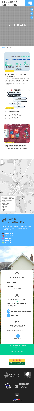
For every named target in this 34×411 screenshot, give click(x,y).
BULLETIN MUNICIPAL (12, 112)
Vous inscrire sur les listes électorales (15, 75)
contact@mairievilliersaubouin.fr (21, 311)
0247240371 (15, 315)
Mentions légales (17, 351)
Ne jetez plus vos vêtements (15, 146)
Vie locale (9, 71)
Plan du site (17, 350)
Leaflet (16, 213)
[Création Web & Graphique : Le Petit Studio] (17, 395)
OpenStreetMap (26, 213)
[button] (2, 161)
